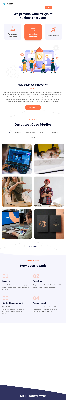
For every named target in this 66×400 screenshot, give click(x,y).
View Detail (31, 103)
